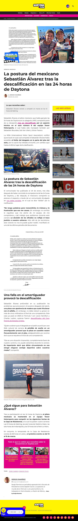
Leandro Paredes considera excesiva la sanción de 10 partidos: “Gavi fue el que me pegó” (63, 208)
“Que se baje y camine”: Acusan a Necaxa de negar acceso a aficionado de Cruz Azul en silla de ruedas (63, 140)
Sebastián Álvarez (23, 471)
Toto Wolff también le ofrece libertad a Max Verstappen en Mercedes (62, 175)
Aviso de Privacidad (31, 510)
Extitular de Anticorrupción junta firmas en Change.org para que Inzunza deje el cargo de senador (63, 191)
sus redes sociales (14, 201)
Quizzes (36, 15)
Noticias (20, 13)
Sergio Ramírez (15, 95)
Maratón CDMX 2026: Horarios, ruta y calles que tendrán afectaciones (62, 158)
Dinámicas (44, 15)
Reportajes (28, 15)
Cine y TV (41, 13)
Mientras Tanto (51, 13)
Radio (51, 15)
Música (55, 122)
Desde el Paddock (11, 18)
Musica (26, 13)
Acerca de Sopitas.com (45, 510)
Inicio (5, 18)
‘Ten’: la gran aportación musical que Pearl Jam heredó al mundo (63, 124)
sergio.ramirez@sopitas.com (20, 482)
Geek (58, 13)
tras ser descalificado (27, 123)
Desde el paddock (13, 471)
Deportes (33, 13)
